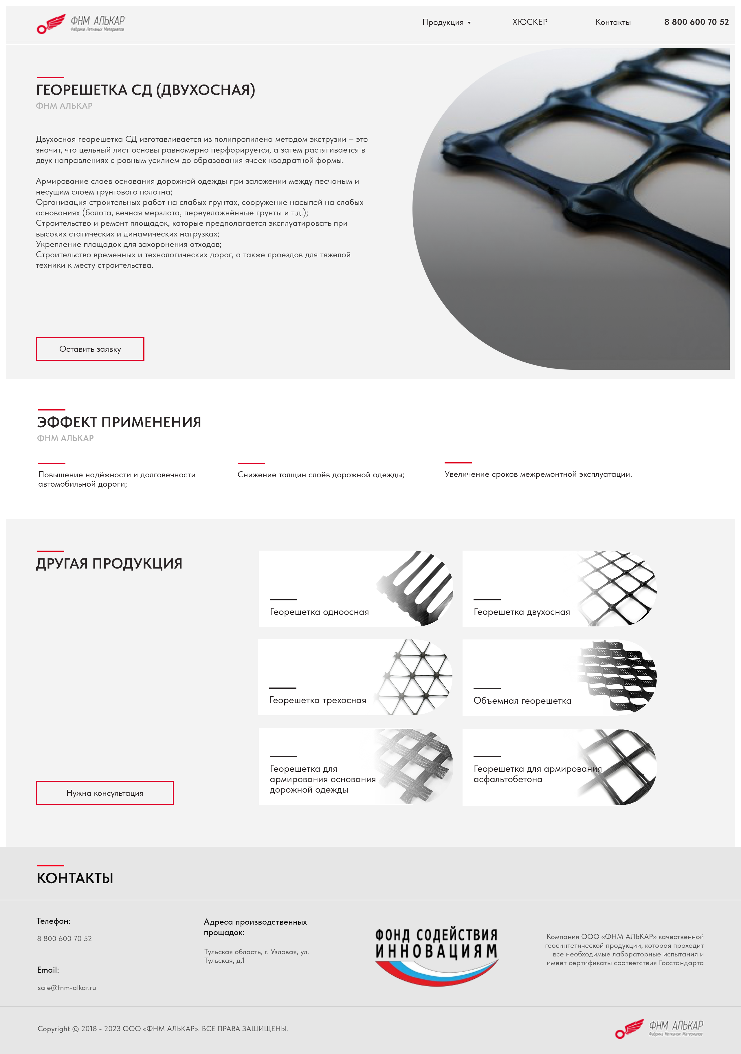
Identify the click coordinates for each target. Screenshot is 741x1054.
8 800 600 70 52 (696, 22)
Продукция (443, 22)
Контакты (613, 22)
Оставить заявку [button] (90, 349)
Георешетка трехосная (317, 699)
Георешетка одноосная (319, 611)
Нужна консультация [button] (105, 793)
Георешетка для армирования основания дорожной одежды (323, 778)
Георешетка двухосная (522, 611)
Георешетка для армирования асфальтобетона (538, 773)
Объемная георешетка (523, 700)
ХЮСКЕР (530, 22)
